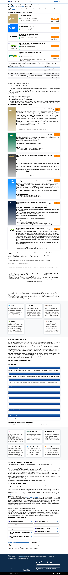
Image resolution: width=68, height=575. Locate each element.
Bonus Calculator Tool (26, 570)
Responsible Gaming (22, 556)
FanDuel (22, 185)
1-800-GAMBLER (47, 568)
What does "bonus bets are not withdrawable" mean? (20, 537)
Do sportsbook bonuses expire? (43, 528)
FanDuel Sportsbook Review (23, 26)
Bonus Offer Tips (25, 568)
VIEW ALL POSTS (34, 542)
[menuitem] (48, 567)
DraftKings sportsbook (20, 231)
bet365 (19, 136)
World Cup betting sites (15, 265)
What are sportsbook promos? (16, 521)
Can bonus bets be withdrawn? (43, 531)
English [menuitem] (38, 566)
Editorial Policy (10, 567)
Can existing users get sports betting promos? (46, 524)
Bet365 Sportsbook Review (23, 53)
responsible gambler (11, 494)
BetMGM (33, 116)
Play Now (55, 18)
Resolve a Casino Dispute (27, 567)
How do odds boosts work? (42, 521)
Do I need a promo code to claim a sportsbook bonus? (20, 533)
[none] (48, 567)
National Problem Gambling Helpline (32, 497)
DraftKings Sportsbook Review (24, 44)
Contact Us (10, 568)
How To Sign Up (25, 563)
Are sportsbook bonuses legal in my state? (19, 529)
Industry (15, 550)
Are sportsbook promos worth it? (43, 534)
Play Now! (57, 109)
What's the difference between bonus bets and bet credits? (20, 525)
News (12, 550)
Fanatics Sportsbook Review (23, 35)
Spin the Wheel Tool (26, 569)
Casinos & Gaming (18, 550)
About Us (10, 563)
